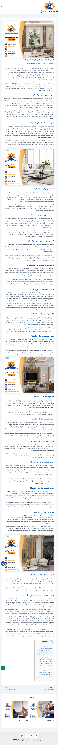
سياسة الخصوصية (27, 741)
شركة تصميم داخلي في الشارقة (45, 646)
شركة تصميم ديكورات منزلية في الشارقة (43, 679)
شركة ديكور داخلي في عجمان (44, 137)
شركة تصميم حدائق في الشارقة (45, 670)
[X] (31, 736)
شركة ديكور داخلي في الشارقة (46, 644)
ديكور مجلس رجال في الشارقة (46, 661)
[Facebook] (36, 736)
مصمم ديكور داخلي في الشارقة (45, 650)
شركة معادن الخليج (32, 68)
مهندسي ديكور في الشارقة (46, 648)
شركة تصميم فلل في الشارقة (46, 665)
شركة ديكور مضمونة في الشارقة (45, 657)
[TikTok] (22, 736)
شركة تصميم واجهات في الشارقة (45, 668)
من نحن (34, 741)
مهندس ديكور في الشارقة (46, 674)
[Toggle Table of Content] (50, 641)
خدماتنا (39, 741)
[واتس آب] (3, 668)
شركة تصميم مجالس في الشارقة (45, 676)
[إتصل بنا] (3, 563)
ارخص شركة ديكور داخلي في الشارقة (44, 654)
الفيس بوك (25, 636)
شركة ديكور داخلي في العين (34, 407)
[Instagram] (27, 736)
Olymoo (15, 739)
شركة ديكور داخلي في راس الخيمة (30, 276)
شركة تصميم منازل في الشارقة (45, 672)
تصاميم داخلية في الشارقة (46, 663)
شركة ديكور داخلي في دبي (30, 324)
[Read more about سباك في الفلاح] (42, 709)
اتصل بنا (19, 741)
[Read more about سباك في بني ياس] (16, 709)
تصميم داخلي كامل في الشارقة (45, 659)
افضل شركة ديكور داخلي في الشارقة (44, 652)
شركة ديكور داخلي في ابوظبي (26, 201)
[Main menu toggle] (1, 7)
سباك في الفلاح (49, 720)
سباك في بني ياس (23, 720)
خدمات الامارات (50, 723)
